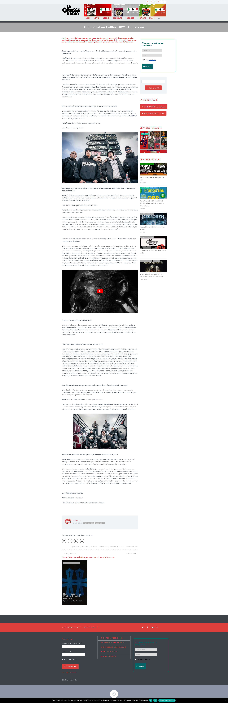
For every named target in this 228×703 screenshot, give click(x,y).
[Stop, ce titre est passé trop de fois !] (105, 9)
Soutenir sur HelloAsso (154, 107)
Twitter (64, 541)
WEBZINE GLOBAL (153, 187)
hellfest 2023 (103, 546)
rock (85, 10)
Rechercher (154, 88)
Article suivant (131, 553)
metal (112, 10)
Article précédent (70, 553)
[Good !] (101, 9)
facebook (151, 1)
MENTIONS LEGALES (91, 627)
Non (155, 700)
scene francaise (131, 546)
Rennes (121, 546)
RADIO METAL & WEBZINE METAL (112, 642)
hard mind (84, 546)
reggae (140, 10)
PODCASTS (130, 18)
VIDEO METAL (149, 260)
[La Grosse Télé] (161, 1)
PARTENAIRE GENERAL (145, 187)
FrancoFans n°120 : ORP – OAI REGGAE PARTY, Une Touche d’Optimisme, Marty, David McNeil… (152, 203)
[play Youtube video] (100, 291)
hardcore (93, 546)
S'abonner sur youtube (154, 113)
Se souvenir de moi (70, 659)
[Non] (226, 700)
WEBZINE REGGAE (150, 164)
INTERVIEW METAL (88, 523)
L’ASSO (152, 18)
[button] (159, 19)
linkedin (154, 1)
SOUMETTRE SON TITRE (72, 627)
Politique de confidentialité (167, 700)
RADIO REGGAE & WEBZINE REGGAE (113, 647)
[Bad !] (109, 9)
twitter (147, 1)
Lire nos (149, 60)
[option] (100, 582)
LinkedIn (76, 541)
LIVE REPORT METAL (67, 563)
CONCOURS (117, 18)
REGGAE (106, 18)
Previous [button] (141, 143)
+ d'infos (108, 12)
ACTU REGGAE (143, 164)
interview (113, 546)
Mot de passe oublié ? (69, 672)
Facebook (70, 541)
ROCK (88, 18)
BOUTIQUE (141, 18)
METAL (96, 18)
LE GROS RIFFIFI (145, 133)
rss (158, 1)
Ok (150, 700)
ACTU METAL (143, 213)
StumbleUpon (82, 541)
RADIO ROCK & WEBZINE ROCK (111, 638)
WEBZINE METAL (100, 523)
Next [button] (165, 143)
